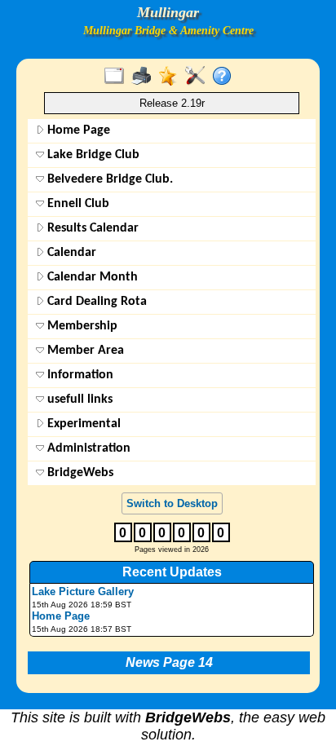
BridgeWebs (78, 472)
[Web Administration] (198, 76)
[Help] (225, 76)
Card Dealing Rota (95, 301)
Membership (80, 326)
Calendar (70, 252)
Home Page (77, 130)
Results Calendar (91, 228)
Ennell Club (76, 203)
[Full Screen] (117, 76)
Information (78, 375)
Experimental (82, 423)
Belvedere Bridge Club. (108, 179)
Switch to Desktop (172, 503)
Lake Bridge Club (91, 154)
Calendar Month (91, 277)
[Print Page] (144, 76)
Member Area (84, 350)
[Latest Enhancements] (171, 76)
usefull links (78, 399)
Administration (87, 448)
